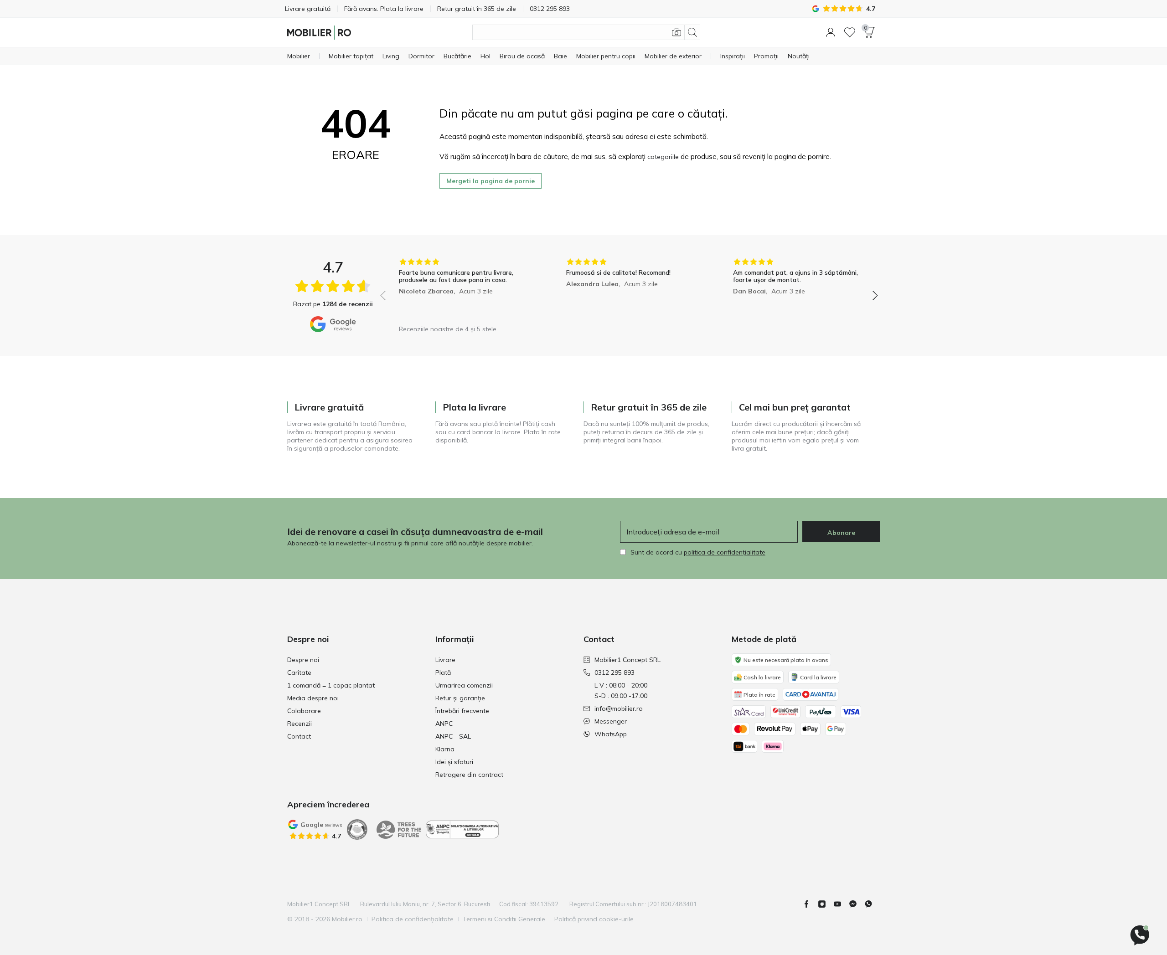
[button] (830, 32)
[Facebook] (810, 904)
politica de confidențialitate (724, 552)
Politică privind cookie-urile (594, 919)
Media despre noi (313, 698)
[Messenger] (856, 904)
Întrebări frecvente (462, 711)
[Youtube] (841, 904)
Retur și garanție (460, 698)
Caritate (299, 672)
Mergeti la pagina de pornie (490, 181)
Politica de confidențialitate (413, 919)
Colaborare (304, 711)
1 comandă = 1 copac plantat (331, 685)
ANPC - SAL (453, 736)
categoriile (663, 157)
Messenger (610, 721)
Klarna (444, 749)
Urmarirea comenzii (464, 685)
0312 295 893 (614, 672)
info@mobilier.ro (618, 708)
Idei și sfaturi (454, 762)
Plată (443, 672)
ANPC (444, 723)
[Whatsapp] (872, 904)
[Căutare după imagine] (676, 32)
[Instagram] (825, 904)
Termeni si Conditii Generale (504, 919)
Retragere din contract (469, 774)
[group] (462, 289)
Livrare (445, 660)
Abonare (841, 533)
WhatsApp (610, 734)
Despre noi (303, 660)
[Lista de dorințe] (850, 32)
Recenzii (299, 723)
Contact (299, 736)
